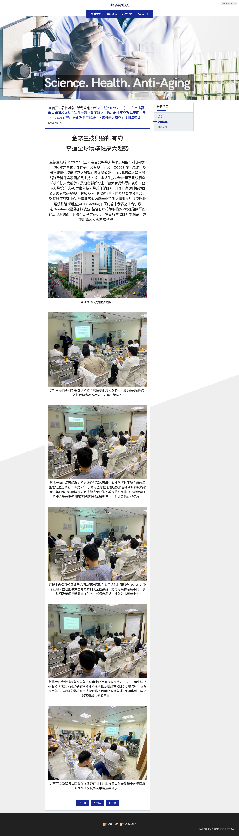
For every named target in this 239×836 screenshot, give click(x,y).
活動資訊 (163, 121)
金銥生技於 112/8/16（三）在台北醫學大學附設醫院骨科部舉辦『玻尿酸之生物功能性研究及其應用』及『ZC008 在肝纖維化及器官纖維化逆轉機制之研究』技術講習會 (97, 113)
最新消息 (68, 108)
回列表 (97, 803)
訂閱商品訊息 (129, 824)
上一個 (82, 803)
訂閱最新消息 (112, 824)
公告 (160, 116)
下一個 (112, 803)
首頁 (55, 108)
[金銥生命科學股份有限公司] (119, 6)
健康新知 (163, 127)
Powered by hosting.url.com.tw (215, 828)
